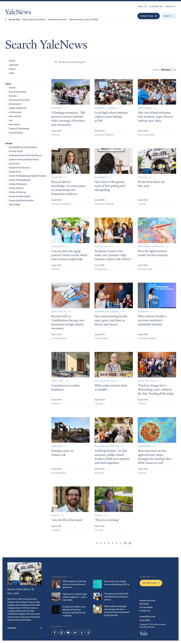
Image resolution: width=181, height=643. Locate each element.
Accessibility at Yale (147, 616)
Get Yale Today (149, 582)
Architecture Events (57, 19)
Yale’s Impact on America (33, 19)
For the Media (146, 607)
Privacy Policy (145, 620)
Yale (144, 634)
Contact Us (145, 610)
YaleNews (18, 12)
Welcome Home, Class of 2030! (83, 19)
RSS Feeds (144, 603)
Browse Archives (147, 600)
